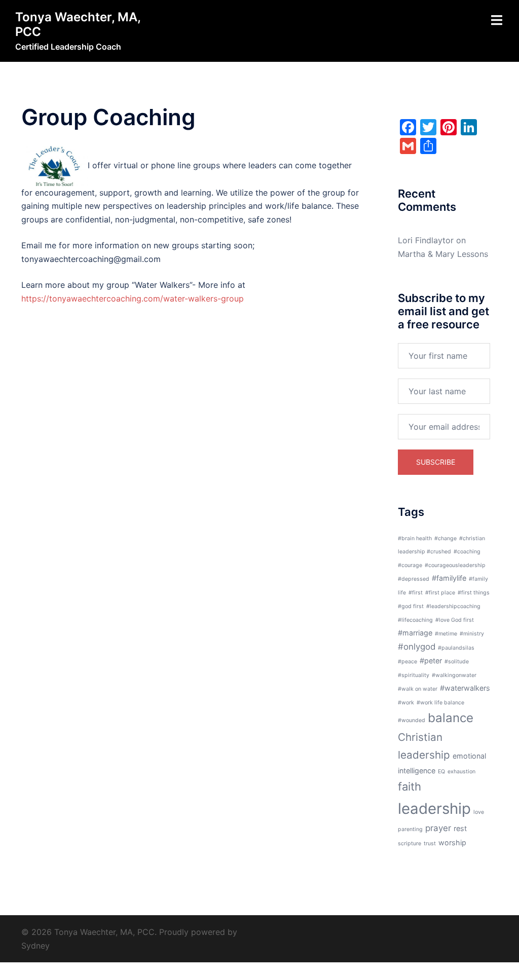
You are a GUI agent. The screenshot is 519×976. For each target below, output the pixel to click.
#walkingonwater (454, 675)
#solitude (456, 661)
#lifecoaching (415, 620)
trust (430, 843)
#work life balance (440, 702)
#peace (407, 661)
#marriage (415, 632)
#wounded (411, 720)
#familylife (449, 578)
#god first (411, 606)
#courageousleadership (455, 565)
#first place (440, 592)
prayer (438, 828)
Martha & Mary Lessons (443, 254)
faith (409, 786)
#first (416, 592)
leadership (434, 808)
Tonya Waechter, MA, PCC (77, 24)
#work (406, 702)
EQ (441, 771)
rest (460, 828)
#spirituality (413, 675)
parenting (410, 829)
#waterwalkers (465, 688)
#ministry (472, 633)
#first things (474, 592)
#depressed (413, 579)
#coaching (467, 551)
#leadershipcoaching (453, 606)
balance (450, 717)
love (478, 812)
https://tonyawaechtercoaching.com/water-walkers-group (132, 298)
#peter (431, 660)
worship (452, 842)
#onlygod (416, 647)
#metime (446, 633)
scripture (409, 843)
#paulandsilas (456, 648)
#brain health (415, 538)
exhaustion (461, 771)
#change (445, 538)
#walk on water (417, 689)
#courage (410, 565)
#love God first (454, 620)
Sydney (35, 946)
